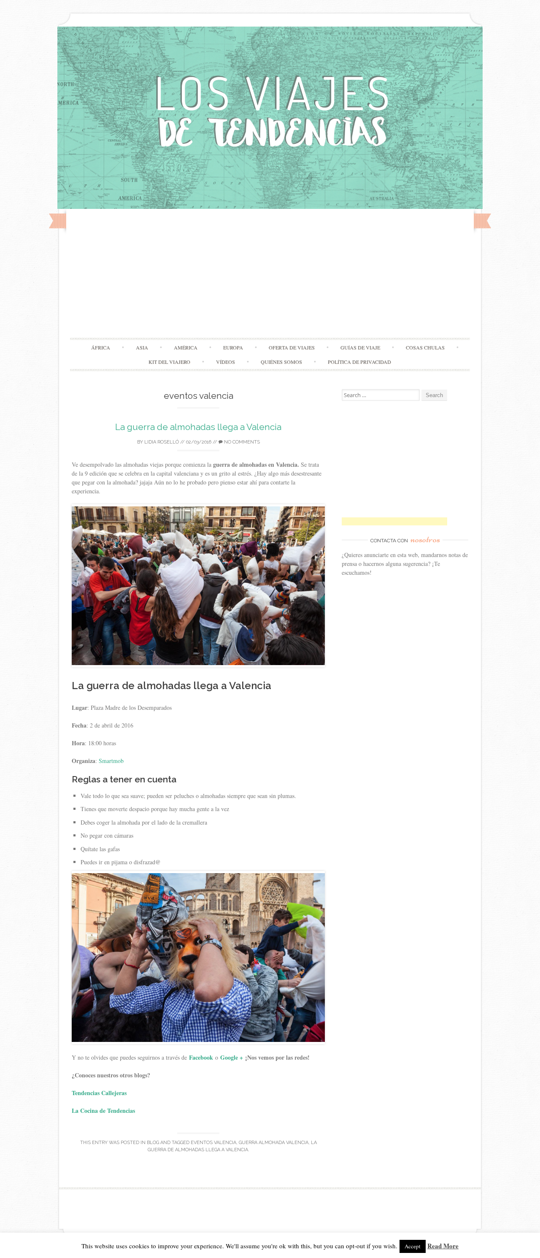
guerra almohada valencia (273, 1142)
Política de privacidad (359, 361)
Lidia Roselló (161, 442)
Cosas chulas (425, 347)
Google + (231, 1057)
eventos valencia (213, 1142)
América (185, 347)
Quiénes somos (281, 361)
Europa (233, 347)
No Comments (241, 442)
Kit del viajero (169, 361)
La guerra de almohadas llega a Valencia (198, 427)
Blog (153, 1142)
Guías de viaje (360, 347)
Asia (142, 347)
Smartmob (111, 761)
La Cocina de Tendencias (103, 1110)
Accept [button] (413, 1246)
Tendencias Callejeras (100, 1092)
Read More (443, 1245)
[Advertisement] (270, 274)
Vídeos (225, 361)
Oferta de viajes (292, 347)
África (100, 347)
